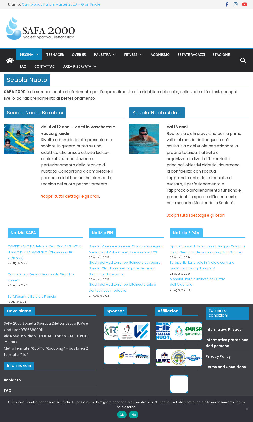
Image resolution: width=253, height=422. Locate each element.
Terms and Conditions (226, 366)
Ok (122, 415)
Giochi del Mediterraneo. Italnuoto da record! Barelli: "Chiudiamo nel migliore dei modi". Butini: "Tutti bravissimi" (125, 268)
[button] (36, 54)
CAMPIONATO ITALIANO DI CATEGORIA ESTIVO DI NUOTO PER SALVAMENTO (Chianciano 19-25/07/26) (45, 252)
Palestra (102, 54)
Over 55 (79, 54)
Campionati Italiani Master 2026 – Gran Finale (61, 4)
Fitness (130, 54)
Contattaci (45, 66)
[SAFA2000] (10, 60)
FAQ (23, 66)
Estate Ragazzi (191, 54)
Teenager (55, 54)
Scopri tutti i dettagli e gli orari (70, 196)
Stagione (221, 54)
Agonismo (160, 54)
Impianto (12, 380)
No (133, 415)
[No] (246, 408)
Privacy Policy (218, 356)
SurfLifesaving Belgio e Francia (32, 296)
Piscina (26, 54)
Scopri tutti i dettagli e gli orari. (196, 215)
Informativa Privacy (223, 329)
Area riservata (77, 66)
